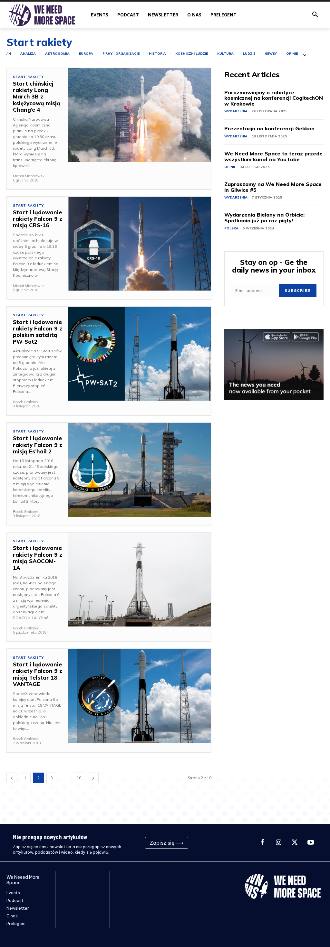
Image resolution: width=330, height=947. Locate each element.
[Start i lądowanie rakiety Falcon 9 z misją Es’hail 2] (139, 470)
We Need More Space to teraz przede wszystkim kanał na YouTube (273, 156)
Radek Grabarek (26, 402)
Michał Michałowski (29, 176)
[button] (315, 15)
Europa (86, 53)
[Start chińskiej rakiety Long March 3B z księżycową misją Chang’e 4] (139, 115)
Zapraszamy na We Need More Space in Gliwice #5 (273, 187)
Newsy (271, 53)
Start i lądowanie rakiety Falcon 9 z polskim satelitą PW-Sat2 (37, 332)
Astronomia (57, 53)
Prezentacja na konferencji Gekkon (269, 128)
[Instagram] (278, 842)
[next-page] (93, 778)
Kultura (225, 53)
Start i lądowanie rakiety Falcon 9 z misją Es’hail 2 (37, 445)
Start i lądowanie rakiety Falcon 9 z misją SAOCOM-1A (37, 557)
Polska (231, 228)
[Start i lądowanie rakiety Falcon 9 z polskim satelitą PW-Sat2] (139, 354)
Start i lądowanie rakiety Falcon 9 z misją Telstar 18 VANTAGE (37, 674)
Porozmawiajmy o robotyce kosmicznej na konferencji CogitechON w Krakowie (273, 98)
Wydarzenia (236, 111)
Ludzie (249, 53)
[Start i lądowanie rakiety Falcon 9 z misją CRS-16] (139, 244)
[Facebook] (262, 842)
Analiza (28, 53)
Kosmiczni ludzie (191, 53)
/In (8, 53)
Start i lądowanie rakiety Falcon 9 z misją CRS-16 (37, 219)
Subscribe (298, 290)
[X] (294, 842)
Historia (157, 53)
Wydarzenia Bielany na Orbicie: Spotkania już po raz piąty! (264, 217)
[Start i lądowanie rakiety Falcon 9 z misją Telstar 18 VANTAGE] (139, 696)
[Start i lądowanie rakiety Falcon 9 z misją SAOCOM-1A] (139, 580)
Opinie (292, 53)
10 (79, 778)
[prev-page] (11, 778)
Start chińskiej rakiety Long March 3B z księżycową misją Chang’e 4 (36, 96)
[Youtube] (310, 842)
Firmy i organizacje (121, 53)
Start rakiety (28, 77)
